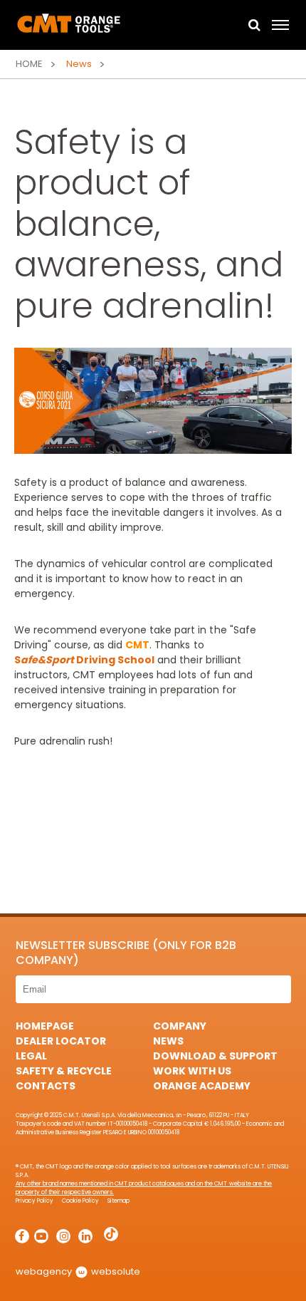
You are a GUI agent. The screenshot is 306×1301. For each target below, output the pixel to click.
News (168, 1041)
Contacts (45, 1086)
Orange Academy (201, 1086)
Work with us (192, 1071)
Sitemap (118, 1201)
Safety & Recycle (64, 1071)
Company (179, 1026)
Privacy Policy (34, 1201)
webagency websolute (78, 1271)
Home (29, 64)
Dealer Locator (61, 1041)
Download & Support (215, 1056)
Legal (31, 1056)
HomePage (45, 1026)
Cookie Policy (80, 1201)
